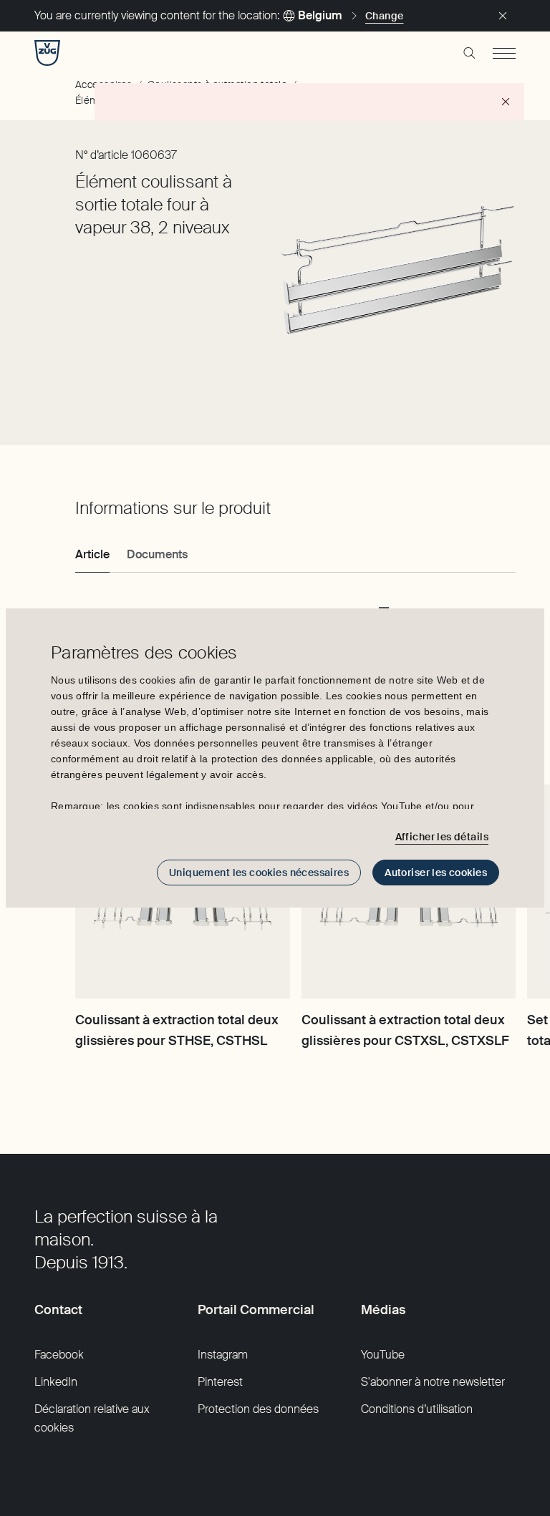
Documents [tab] (157, 554)
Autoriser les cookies (436, 872)
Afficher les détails (441, 836)
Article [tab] (92, 554)
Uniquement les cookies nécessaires (259, 872)
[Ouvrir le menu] (504, 53)
